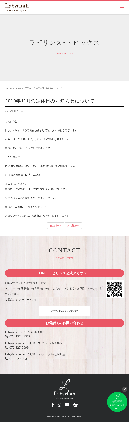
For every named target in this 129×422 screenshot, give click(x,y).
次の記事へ (73, 225)
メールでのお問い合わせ (64, 310)
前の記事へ (55, 225)
